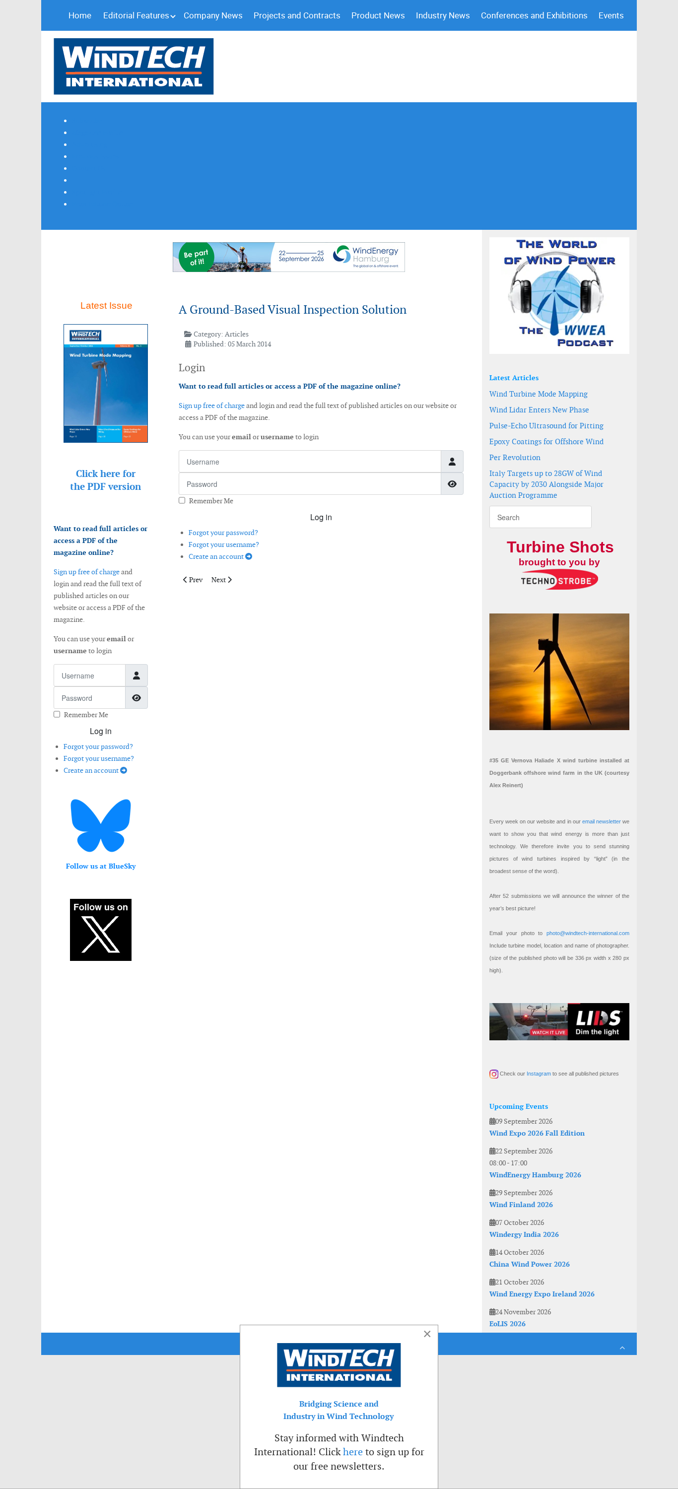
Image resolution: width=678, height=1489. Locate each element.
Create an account (92, 770)
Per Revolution (515, 457)
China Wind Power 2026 (529, 1264)
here (353, 1451)
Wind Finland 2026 (521, 1204)
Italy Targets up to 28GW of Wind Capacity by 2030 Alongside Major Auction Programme (546, 484)
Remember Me (86, 714)
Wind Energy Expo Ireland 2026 (542, 1293)
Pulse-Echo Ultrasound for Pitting (546, 425)
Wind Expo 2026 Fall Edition (537, 1133)
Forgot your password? (98, 746)
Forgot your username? (99, 758)
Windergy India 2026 (524, 1234)
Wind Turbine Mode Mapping (538, 394)
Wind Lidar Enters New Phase (539, 409)
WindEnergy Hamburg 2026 (535, 1174)
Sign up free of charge (87, 571)
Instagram (539, 1074)
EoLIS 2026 (507, 1323)
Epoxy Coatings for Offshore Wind (546, 441)
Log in (101, 731)
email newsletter (601, 821)
